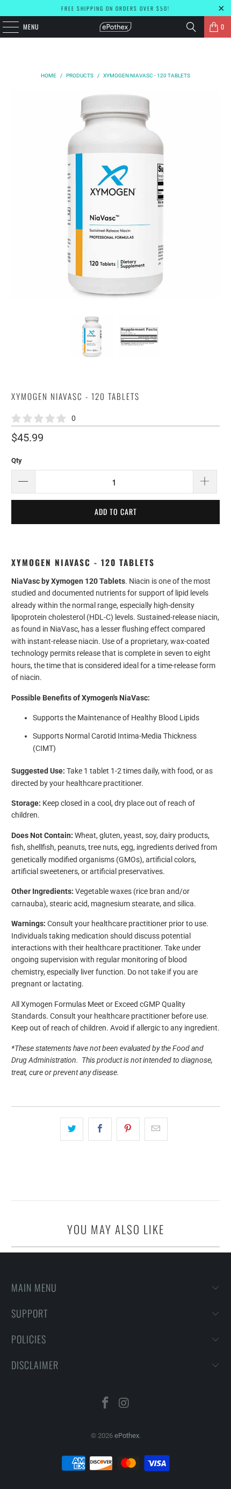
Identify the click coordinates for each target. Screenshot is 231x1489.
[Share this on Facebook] (99, 1129)
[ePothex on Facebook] (106, 1404)
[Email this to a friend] (156, 1129)
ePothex (126, 1435)
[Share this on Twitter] (71, 1129)
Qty (16, 460)
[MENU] (5, 27)
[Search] (191, 27)
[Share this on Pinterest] (128, 1129)
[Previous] (19, 194)
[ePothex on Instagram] (125, 1404)
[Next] (211, 194)
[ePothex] (116, 27)
